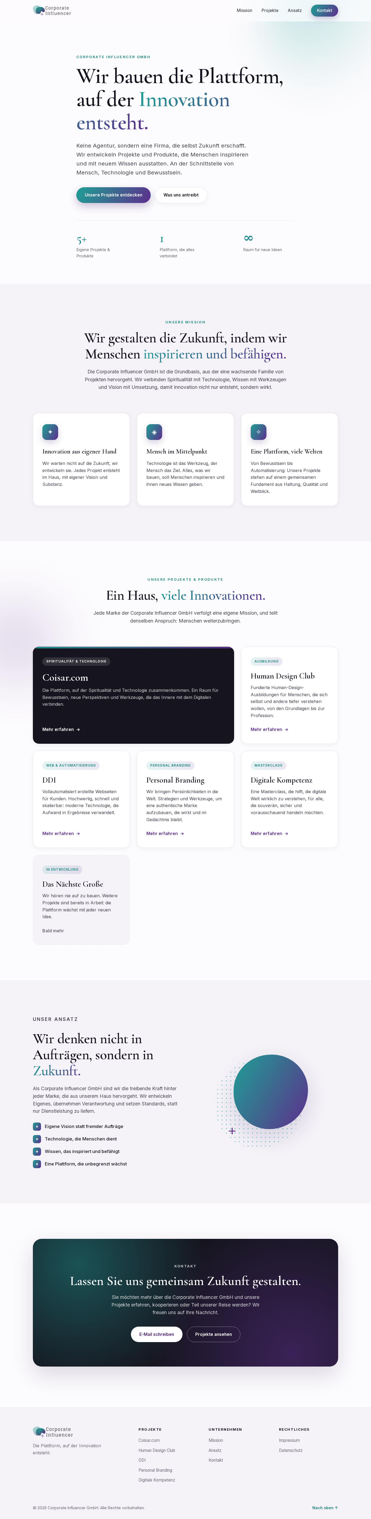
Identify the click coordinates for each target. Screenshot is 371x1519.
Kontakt (324, 10)
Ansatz (295, 10)
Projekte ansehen (213, 1334)
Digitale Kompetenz (157, 1480)
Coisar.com (149, 1440)
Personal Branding (155, 1470)
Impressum (289, 1440)
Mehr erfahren (61, 729)
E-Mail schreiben (156, 1334)
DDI (142, 1460)
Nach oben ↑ (325, 1507)
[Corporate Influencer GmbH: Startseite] (52, 10)
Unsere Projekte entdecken (113, 195)
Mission (244, 10)
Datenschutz (291, 1450)
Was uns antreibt (181, 195)
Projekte (270, 10)
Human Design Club (157, 1450)
